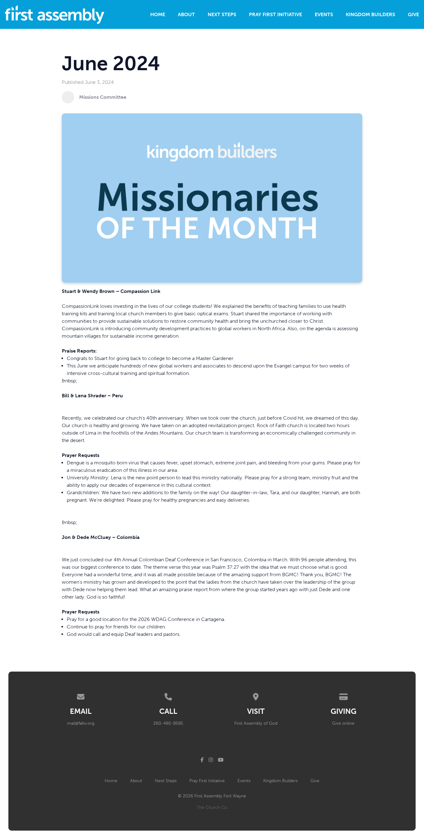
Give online (343, 723)
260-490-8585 (168, 723)
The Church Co (212, 807)
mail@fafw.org (80, 723)
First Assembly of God (255, 723)
